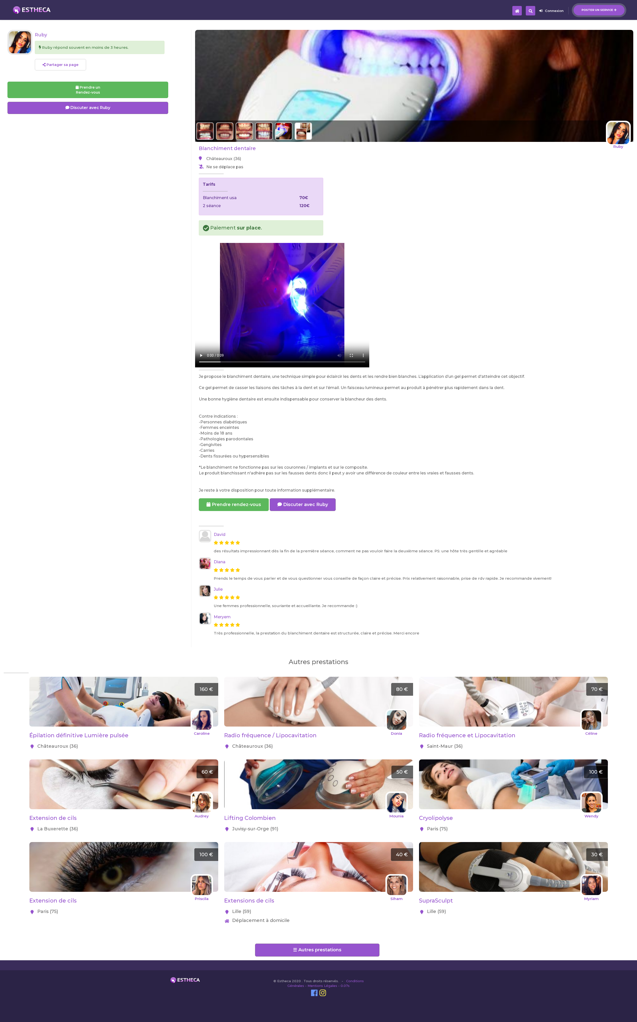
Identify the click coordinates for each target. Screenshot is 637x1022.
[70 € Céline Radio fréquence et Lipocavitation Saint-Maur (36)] (513, 679)
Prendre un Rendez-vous (88, 90)
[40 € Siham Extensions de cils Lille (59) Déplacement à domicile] (319, 844)
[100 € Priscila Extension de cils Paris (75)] (124, 844)
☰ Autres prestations (317, 950)
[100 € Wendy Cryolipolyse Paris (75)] (513, 762)
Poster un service (597, 10)
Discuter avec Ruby (305, 504)
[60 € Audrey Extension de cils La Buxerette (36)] (124, 762)
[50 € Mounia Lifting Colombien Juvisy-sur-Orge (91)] (319, 762)
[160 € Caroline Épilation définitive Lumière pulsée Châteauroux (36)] (124, 679)
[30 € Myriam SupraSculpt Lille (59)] (513, 844)
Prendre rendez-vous (236, 504)
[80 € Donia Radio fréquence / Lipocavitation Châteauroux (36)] (319, 679)
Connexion (554, 11)
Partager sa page (62, 64)
